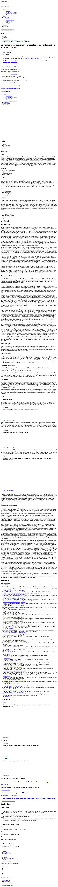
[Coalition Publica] (5, 877)
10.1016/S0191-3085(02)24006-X (11, 641)
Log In (4, 16)
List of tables (6, 104)
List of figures (6, 103)
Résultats (8, 99)
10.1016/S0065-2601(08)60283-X (11, 679)
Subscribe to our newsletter (8, 845)
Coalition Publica (10, 20)
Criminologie (6, 38)
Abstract (5, 94)
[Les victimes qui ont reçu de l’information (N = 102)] (25, 445)
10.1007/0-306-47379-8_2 (9, 686)
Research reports (10, 14)
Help (4, 851)
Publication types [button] (7, 9)
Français (5, 25)
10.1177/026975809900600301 (10, 690)
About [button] (4, 17)
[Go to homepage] (4, 1)
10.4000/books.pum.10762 (9, 692)
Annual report (9, 22)
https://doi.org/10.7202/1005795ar (11, 71)
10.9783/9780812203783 (9, 667)
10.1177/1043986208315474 (9, 617)
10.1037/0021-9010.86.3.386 (9, 613)
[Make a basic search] (14, 30)
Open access (9, 21)
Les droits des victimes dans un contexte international (15, 40)
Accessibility (6, 852)
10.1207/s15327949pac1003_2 (10, 598)
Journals (8, 11)
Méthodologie (9, 98)
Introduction (9, 96)
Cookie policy (6, 881)
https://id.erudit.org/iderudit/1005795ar (12, 69)
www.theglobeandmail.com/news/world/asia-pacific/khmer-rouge (18, 657)
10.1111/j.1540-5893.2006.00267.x (11, 609)
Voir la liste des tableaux (8, 420)
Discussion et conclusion (11, 101)
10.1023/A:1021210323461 (9, 645)
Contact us (5, 854)
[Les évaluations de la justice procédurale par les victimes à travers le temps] (25, 417)
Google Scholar (20, 590)
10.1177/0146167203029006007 (10, 594)
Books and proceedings (11, 13)
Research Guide (7, 853)
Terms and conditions (8, 882)
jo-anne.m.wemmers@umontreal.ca (33, 58)
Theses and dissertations (11, 12)
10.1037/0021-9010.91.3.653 (9, 590)
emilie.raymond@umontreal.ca (10, 62)
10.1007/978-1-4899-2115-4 (9, 660)
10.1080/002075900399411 (9, 621)
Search (2, 28)
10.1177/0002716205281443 (9, 635)
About (7, 17)
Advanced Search (7, 23)
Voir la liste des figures (8, 490)
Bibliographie (6, 102)
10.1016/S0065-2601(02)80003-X (11, 623)
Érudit (7, 18)
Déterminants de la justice (12, 97)
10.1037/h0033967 (7, 628)
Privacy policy (6, 880)
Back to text (6, 737)
